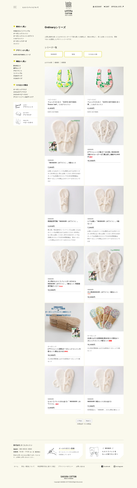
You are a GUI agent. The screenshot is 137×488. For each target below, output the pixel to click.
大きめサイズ (17, 76)
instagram (119, 466)
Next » (88, 421)
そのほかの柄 (92, 54)
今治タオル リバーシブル (21, 31)
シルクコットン (18, 38)
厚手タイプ (17, 68)
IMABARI (54, 54)
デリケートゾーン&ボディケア (23, 97)
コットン (16, 43)
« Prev (79, 421)
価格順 (57, 62)
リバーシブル (17, 73)
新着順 (63, 62)
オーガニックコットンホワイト (23, 36)
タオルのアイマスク (20, 92)
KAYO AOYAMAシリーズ (22, 54)
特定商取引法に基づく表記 (46, 466)
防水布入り (17, 65)
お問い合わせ (80, 466)
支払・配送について (28, 466)
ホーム (16, 466)
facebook (107, 466)
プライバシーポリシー (65, 466)
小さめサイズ (17, 78)
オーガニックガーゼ (20, 41)
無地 (73, 54)
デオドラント (17, 71)
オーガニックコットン (20, 33)
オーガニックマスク (20, 89)
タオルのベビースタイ (20, 94)
